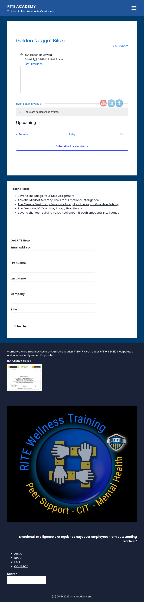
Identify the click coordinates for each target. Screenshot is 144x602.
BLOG (18, 558)
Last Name (18, 278)
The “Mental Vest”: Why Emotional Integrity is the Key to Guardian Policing (68, 204)
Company (18, 294)
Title (14, 309)
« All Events (120, 46)
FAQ (17, 562)
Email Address (21, 247)
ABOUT (19, 554)
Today (72, 134)
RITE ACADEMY (21, 6)
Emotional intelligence (36, 537)
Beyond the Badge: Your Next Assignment (46, 196)
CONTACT (21, 566)
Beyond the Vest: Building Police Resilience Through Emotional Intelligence (68, 213)
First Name (18, 263)
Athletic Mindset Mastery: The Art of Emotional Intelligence (58, 200)
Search (12, 574)
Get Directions (33, 64)
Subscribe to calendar (70, 146)
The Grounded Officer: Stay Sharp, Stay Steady (50, 208)
